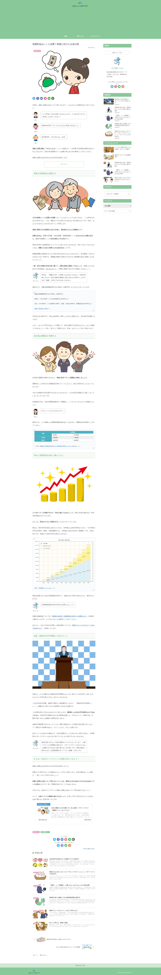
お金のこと (36, 832)
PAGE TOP (81, 965)
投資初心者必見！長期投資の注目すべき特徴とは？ (69, 616)
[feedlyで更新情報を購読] (65, 845)
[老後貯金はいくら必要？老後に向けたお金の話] (41, 98)
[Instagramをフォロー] (62, 845)
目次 (62, 164)
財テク (47, 832)
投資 (47, 280)
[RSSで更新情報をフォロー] (69, 845)
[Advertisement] (80, 21)
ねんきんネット (51, 269)
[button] (129, 211)
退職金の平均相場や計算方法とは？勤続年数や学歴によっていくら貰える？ (58, 446)
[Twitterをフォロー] (58, 845)
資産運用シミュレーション (45, 588)
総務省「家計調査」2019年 (41, 308)
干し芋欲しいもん (117, 68)
